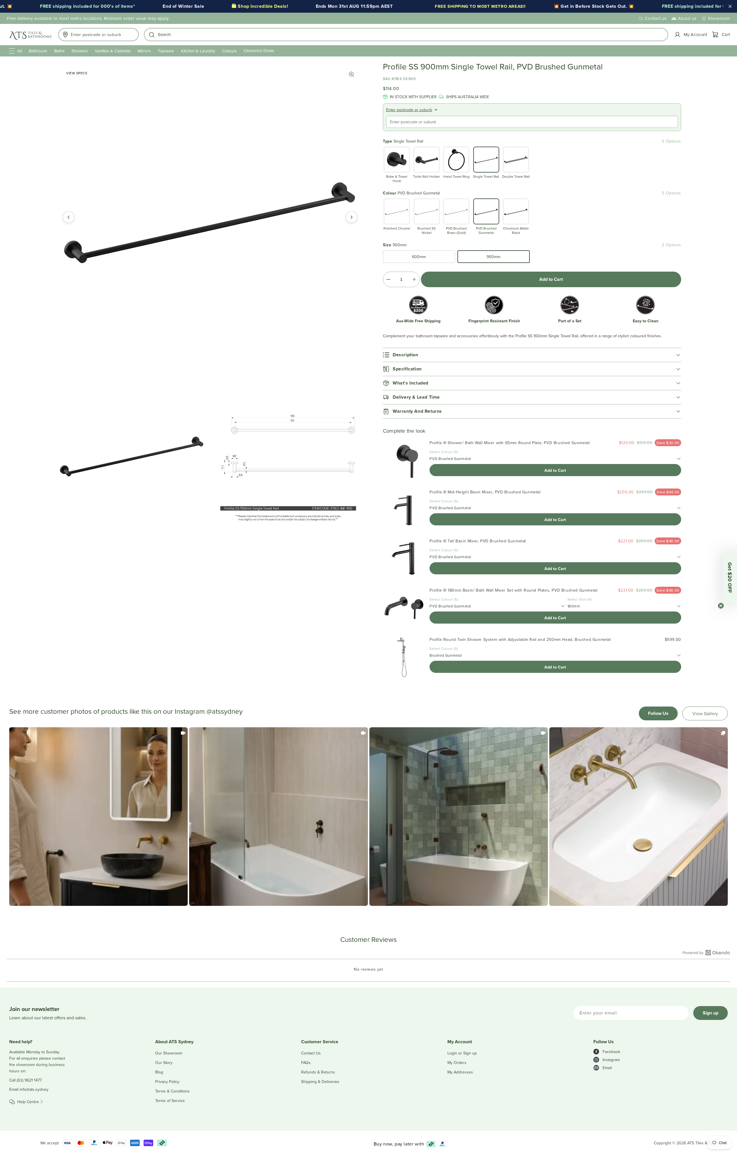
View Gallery (705, 713)
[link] (98, 816)
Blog (159, 1072)
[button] (406, 35)
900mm (493, 257)
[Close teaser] (721, 606)
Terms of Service (170, 1100)
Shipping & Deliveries (320, 1081)
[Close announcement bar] (730, 6)
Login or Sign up (462, 1053)
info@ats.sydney (34, 1089)
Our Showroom (168, 1053)
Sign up (710, 1013)
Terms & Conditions (172, 1091)
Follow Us (658, 713)
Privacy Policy (167, 1081)
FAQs (306, 1062)
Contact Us (311, 1053)
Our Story (163, 1062)
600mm (419, 257)
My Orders (456, 1062)
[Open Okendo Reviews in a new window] (706, 952)
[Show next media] (351, 217)
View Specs (76, 73)
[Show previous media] (68, 217)
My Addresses (460, 1072)
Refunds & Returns (318, 1072)
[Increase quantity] (414, 279)
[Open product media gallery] (351, 74)
